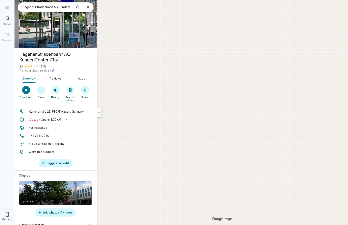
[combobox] (47, 7)
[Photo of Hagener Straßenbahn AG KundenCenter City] (55, 24)
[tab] (28, 78)
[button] (55, 120)
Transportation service (34, 70)
